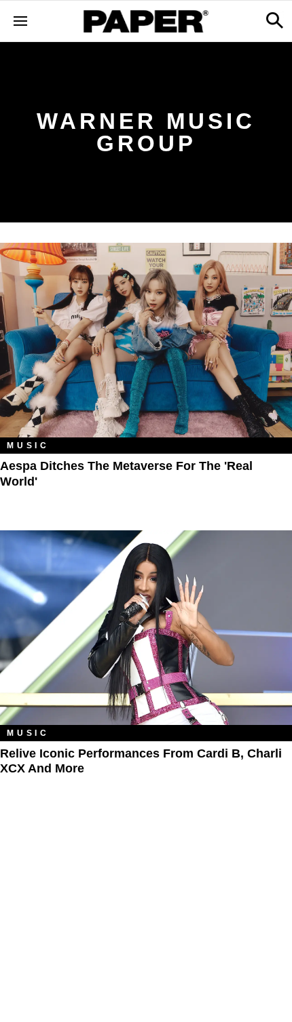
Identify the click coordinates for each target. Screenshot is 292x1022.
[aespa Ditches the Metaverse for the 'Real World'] (146, 340)
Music (28, 445)
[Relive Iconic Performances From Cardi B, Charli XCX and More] (146, 627)
